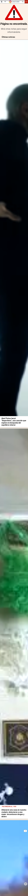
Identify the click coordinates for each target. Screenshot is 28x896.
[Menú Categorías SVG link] (5, 2)
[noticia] (14, 228)
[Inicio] (14, 1)
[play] (25, 831)
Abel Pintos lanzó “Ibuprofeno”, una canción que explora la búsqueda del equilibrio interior (13, 421)
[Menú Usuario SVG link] (2, 2)
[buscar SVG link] (23, 2)
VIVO (26, 1)
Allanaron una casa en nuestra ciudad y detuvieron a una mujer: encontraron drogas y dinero (13, 813)
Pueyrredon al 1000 (9, 806)
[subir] (25, 884)
